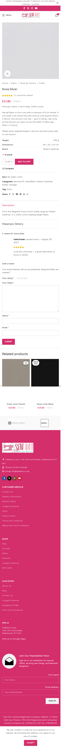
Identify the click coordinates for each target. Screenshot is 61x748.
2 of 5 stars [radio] (20, 278)
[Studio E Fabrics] (44, 423)
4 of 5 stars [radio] (24, 278)
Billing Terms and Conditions (15, 525)
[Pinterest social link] (20, 194)
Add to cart (24, 162)
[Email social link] (17, 194)
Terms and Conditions (12, 521)
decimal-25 (18, 181)
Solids (42, 83)
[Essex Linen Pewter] (16, 380)
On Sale (6, 548)
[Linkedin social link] (24, 194)
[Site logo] (30, 15)
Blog (4, 591)
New (4, 544)
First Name (53, 675)
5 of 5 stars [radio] (26, 278)
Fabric (14, 83)
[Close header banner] (57, 3)
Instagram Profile (10, 605)
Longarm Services (10, 506)
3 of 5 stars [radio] (22, 278)
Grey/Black (30, 181)
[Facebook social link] (24, 8)
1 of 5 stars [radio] (18, 278)
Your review (8, 282)
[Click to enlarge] (7, 73)
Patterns (6, 558)
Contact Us (7, 492)
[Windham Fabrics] (16, 423)
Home (5, 83)
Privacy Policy (8, 516)
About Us (6, 586)
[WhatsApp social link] (27, 194)
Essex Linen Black (45, 404)
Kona (9, 189)
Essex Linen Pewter (16, 404)
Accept (30, 743)
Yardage (13, 185)
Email (5, 327)
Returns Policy (9, 501)
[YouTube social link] (36, 8)
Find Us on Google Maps (14, 639)
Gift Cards (7, 568)
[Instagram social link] (32, 8)
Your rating (8, 278)
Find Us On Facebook (12, 610)
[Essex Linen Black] (45, 380)
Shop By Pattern (28, 83)
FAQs (4, 511)
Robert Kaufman (44, 181)
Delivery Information (11, 496)
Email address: (52, 687)
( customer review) (23, 95)
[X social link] (28, 8)
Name (5, 315)
